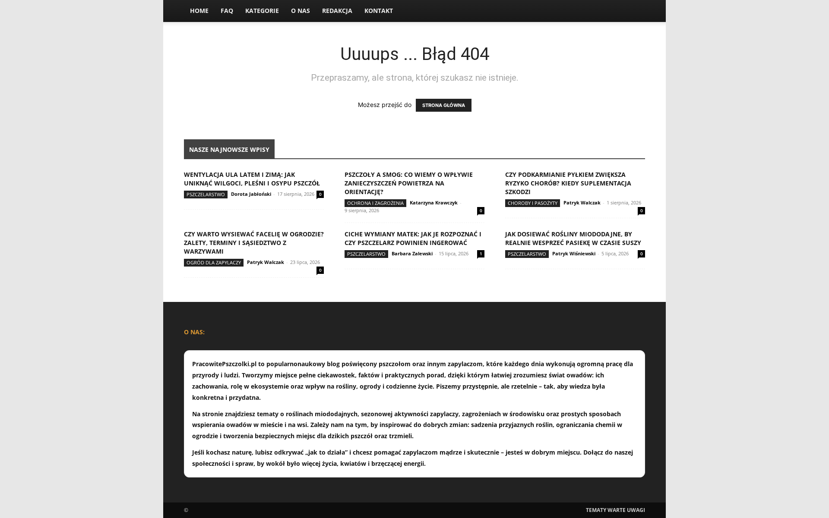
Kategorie (262, 10)
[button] (634, 11)
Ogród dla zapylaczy (214, 262)
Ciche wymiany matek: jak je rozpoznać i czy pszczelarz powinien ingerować (413, 238)
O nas (300, 10)
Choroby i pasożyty (532, 203)
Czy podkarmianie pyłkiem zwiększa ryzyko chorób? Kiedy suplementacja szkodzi (568, 183)
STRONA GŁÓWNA (443, 105)
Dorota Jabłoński (251, 194)
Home (199, 10)
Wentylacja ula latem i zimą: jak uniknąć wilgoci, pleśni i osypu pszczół (252, 178)
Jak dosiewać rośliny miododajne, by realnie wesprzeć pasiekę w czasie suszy (573, 238)
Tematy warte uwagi (615, 510)
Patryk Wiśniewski (573, 253)
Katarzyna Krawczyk (434, 202)
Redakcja (337, 10)
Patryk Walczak (582, 202)
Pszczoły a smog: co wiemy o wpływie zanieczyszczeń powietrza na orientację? (409, 183)
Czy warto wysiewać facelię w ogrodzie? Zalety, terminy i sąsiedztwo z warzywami (254, 242)
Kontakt (378, 10)
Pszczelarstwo (206, 194)
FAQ (227, 10)
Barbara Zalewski (412, 253)
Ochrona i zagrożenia (375, 203)
